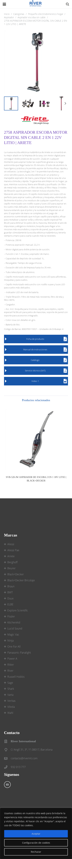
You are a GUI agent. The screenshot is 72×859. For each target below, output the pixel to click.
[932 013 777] (7, 767)
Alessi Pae (13, 550)
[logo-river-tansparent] (36, 4)
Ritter (10, 664)
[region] (36, 833)
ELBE (10, 604)
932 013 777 (18, 767)
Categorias (18, 14)
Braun (10, 586)
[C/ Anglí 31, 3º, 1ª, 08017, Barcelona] (7, 749)
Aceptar (36, 833)
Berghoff (12, 562)
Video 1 (35, 381)
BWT (10, 592)
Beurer (11, 568)
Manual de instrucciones (35, 349)
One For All (14, 646)
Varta (10, 695)
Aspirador (9, 17)
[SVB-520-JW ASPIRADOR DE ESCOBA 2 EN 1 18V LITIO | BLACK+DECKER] (36, 439)
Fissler (11, 616)
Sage (10, 683)
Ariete (11, 556)
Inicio (7, 14)
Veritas (11, 701)
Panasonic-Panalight (19, 652)
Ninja (10, 640)
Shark (10, 689)
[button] (4, 4)
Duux (10, 598)
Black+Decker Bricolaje (21, 580)
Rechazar (36, 851)
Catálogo (35, 359)
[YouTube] (7, 784)
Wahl (10, 713)
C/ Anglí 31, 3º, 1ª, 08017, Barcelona (31, 749)
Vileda (11, 707)
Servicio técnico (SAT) (35, 370)
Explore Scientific (17, 610)
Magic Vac (13, 634)
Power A (12, 658)
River (10, 670)
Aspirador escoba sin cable (32, 17)
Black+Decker (15, 574)
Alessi (10, 544)
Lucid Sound (14, 628)
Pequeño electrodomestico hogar (45, 14)
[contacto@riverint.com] (7, 758)
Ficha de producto (35, 338)
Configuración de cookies (36, 842)
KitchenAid (13, 622)
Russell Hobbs (15, 677)
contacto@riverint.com (24, 758)
